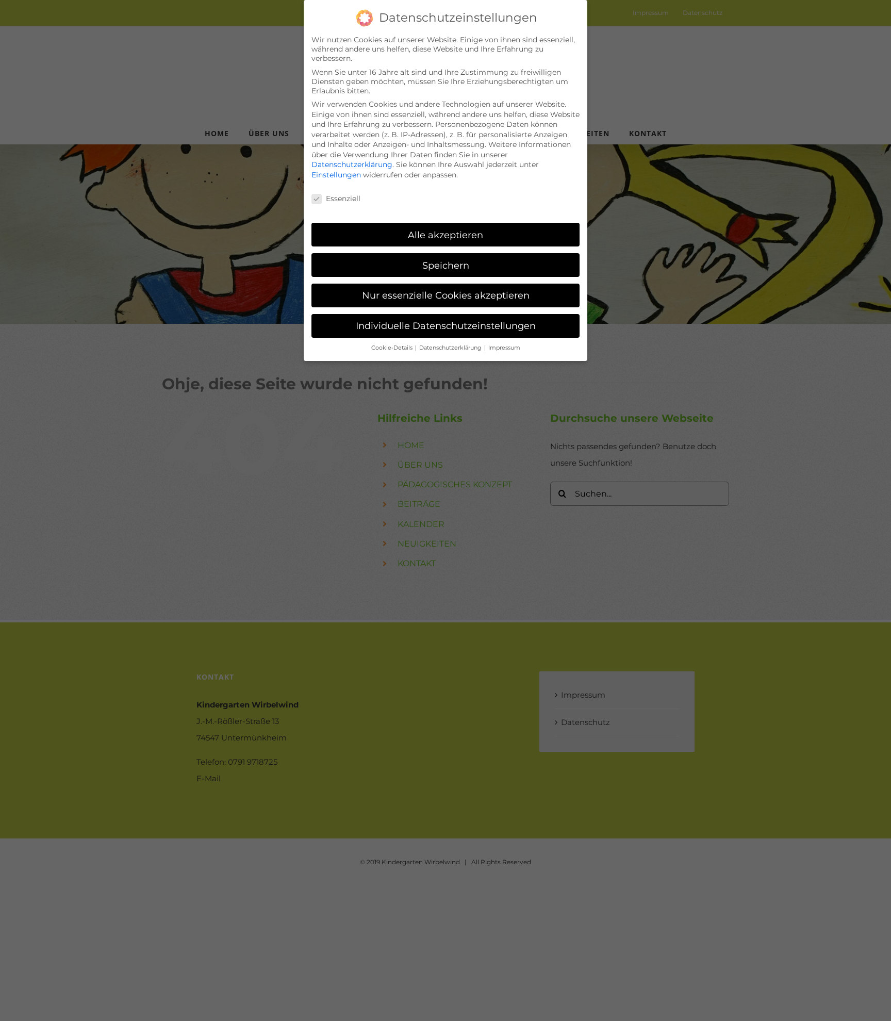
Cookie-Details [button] (392, 347)
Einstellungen (336, 174)
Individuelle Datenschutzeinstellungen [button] (446, 325)
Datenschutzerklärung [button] (451, 347)
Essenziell (343, 198)
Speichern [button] (445, 265)
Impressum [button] (504, 347)
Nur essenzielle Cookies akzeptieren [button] (446, 295)
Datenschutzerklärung (351, 164)
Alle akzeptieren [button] (445, 234)
